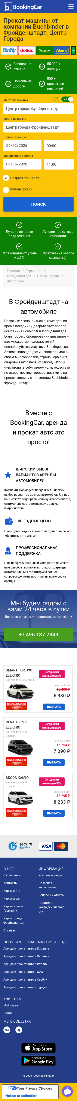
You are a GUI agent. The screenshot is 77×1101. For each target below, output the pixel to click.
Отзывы (9, 930)
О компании (11, 875)
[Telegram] (18, 1030)
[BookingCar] (23, 6)
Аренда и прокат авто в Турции (25, 987)
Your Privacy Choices (34, 1088)
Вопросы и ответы (51, 895)
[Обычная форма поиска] (66, 99)
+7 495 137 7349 (38, 635)
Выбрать (54, 707)
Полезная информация (47, 885)
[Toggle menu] (71, 6)
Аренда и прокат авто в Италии (25, 964)
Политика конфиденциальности (51, 907)
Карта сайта (12, 890)
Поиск (38, 204)
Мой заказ (10, 1005)
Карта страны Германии (13, 908)
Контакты (10, 883)
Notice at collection (21, 1095)
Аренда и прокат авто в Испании (26, 956)
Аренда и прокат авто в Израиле (26, 948)
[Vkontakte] (6, 1030)
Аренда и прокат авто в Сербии (25, 979)
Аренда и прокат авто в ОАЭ (23, 971)
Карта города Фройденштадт (14, 920)
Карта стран (12, 898)
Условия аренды (50, 875)
